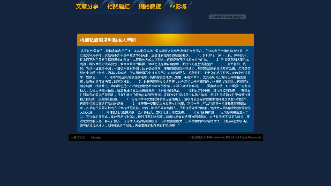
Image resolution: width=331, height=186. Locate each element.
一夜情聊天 (78, 137)
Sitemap (96, 137)
